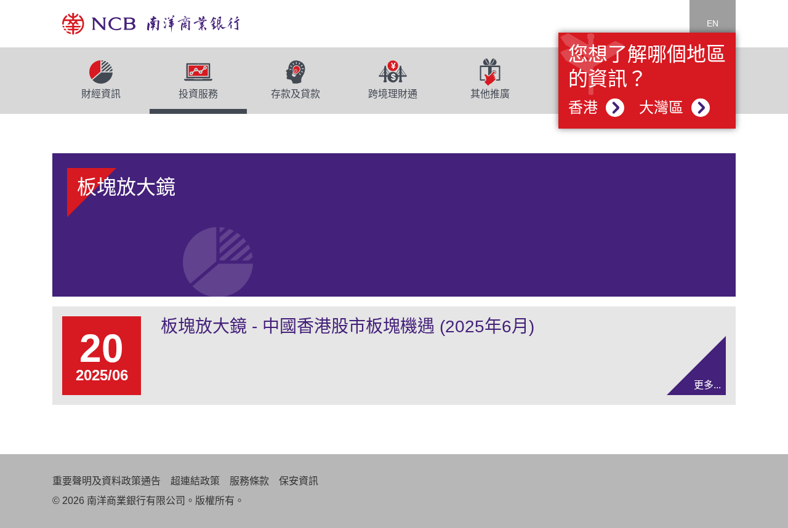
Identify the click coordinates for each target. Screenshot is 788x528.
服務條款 (249, 481)
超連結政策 (195, 481)
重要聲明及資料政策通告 (106, 481)
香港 (585, 107)
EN (712, 23)
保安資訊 (298, 481)
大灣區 (663, 107)
